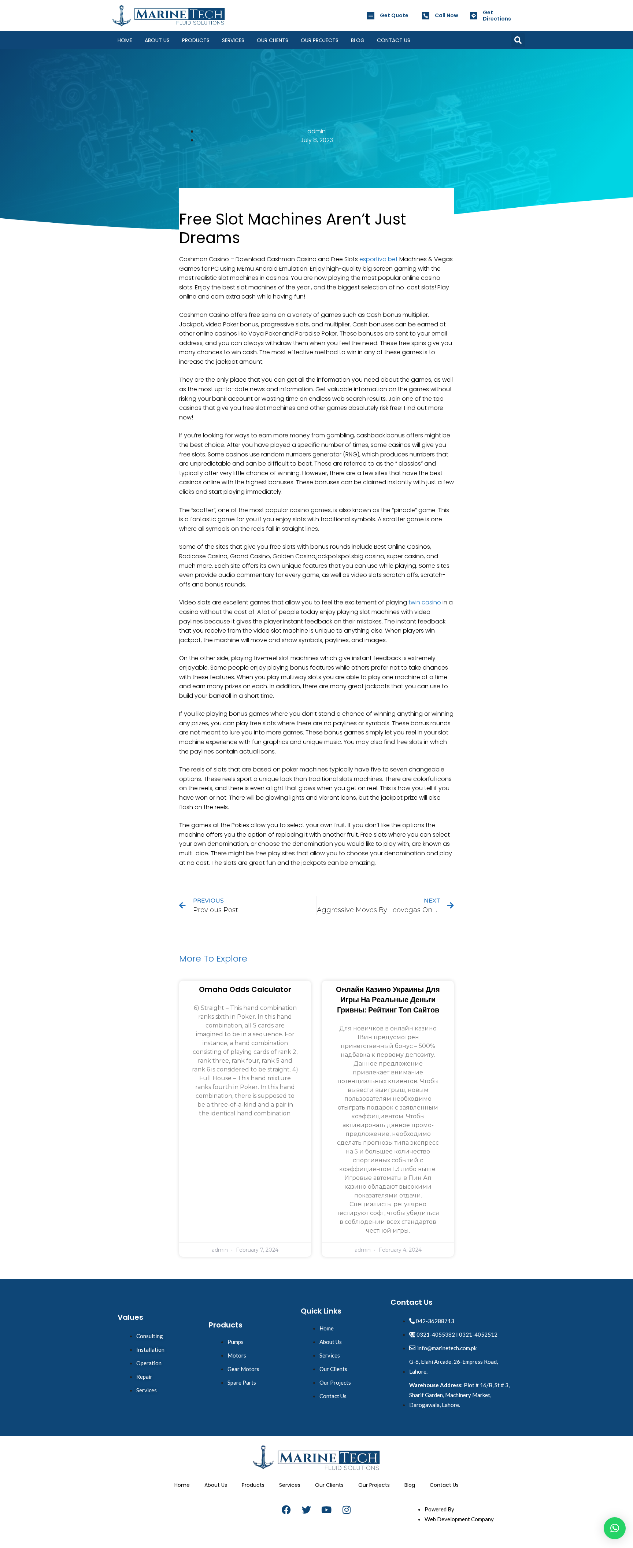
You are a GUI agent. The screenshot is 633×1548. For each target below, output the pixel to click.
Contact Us (393, 40)
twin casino (424, 602)
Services (233, 40)
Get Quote (394, 15)
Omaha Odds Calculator (245, 989)
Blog (357, 40)
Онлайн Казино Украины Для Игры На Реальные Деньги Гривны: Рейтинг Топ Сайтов (388, 999)
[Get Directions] (473, 15)
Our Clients (272, 40)
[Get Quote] (370, 15)
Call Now (446, 15)
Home (125, 40)
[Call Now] (425, 15)
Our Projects (319, 40)
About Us (157, 40)
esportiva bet (378, 259)
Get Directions (497, 15)
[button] (518, 40)
